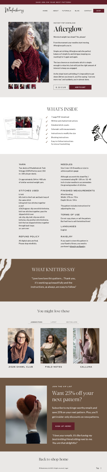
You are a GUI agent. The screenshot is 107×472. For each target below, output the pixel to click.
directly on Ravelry (77, 246)
